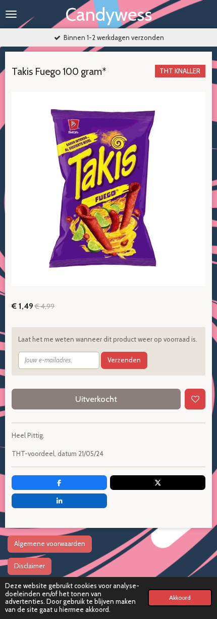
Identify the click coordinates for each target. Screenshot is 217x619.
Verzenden (124, 360)
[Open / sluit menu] (11, 14)
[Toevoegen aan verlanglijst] (195, 399)
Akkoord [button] (180, 597)
